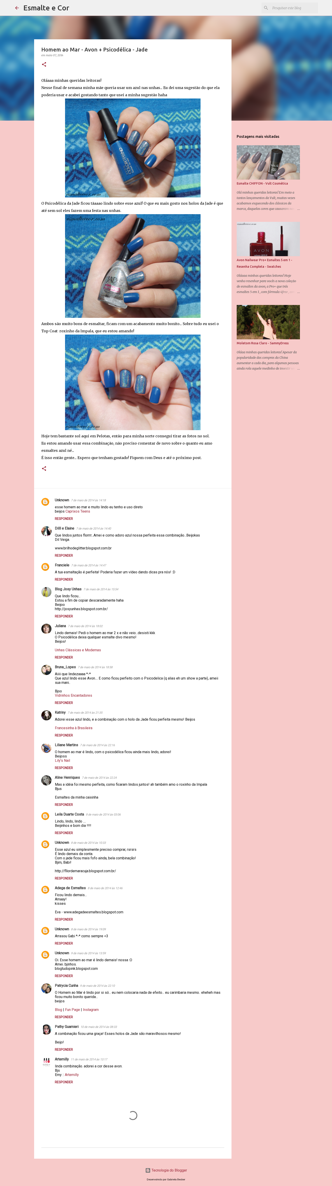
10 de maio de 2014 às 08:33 (98, 1027)
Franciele (62, 565)
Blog (58, 1010)
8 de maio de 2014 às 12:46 (105, 888)
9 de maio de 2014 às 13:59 (88, 953)
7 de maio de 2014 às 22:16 (97, 745)
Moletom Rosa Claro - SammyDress (263, 343)
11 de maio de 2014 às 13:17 (89, 1059)
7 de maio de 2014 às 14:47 (88, 565)
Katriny (60, 712)
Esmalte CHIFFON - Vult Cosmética (262, 183)
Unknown (62, 500)
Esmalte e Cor (46, 8)
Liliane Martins (66, 745)
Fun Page (72, 1010)
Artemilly (62, 1059)
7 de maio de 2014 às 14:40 (93, 528)
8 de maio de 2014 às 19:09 (88, 929)
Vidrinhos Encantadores (73, 695)
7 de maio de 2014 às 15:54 (100, 589)
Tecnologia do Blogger (169, 1170)
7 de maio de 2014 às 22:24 (99, 777)
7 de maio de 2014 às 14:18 (88, 500)
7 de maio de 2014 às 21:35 (85, 712)
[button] (44, 65)
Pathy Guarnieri (67, 1026)
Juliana (60, 626)
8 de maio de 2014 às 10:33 (88, 842)
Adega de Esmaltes (70, 888)
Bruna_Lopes (65, 667)
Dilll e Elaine (64, 528)
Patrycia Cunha (66, 985)
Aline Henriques (67, 777)
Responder (64, 518)
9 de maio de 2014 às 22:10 (97, 985)
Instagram (91, 1010)
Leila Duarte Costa (69, 814)
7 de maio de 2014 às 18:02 (85, 626)
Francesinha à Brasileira (73, 728)
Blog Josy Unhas (68, 589)
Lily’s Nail (62, 760)
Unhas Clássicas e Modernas (78, 650)
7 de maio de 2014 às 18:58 (95, 667)
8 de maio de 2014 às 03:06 (103, 814)
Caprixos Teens (77, 511)
